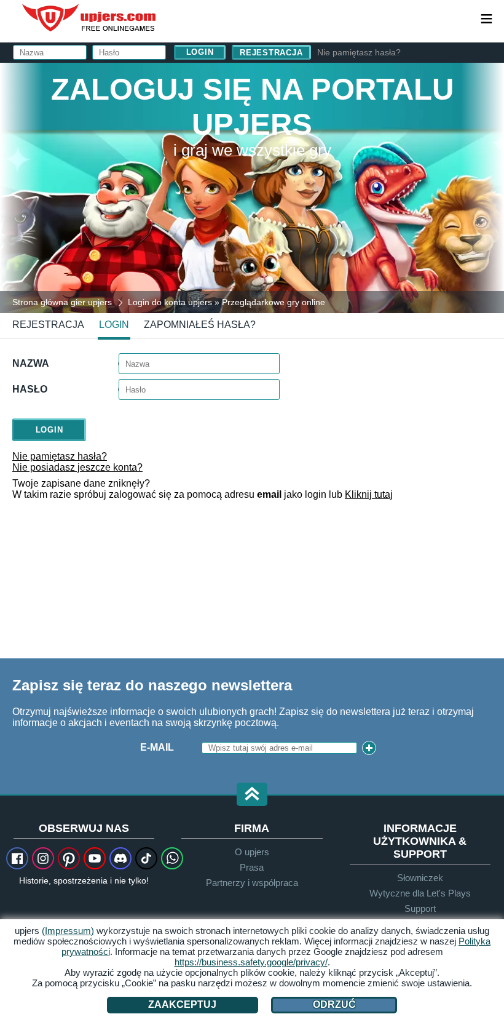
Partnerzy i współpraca (252, 882)
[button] (252, 795)
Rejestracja (271, 52)
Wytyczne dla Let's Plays (420, 893)
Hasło (29, 389)
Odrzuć (334, 1004)
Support (420, 908)
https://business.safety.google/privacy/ (251, 962)
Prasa (252, 867)
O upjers (252, 852)
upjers (89, 17)
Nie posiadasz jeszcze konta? (77, 467)
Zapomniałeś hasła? (200, 324)
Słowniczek (420, 877)
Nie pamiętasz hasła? (359, 52)
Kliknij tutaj (369, 494)
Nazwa (30, 363)
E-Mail (157, 747)
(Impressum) (68, 930)
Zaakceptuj (182, 1004)
